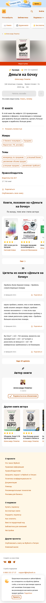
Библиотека (23, 18)
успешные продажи (11, 166)
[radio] (5, 242)
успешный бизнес (34, 157)
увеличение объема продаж (14, 161)
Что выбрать (7, 18)
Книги (9, 25)
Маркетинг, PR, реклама (13, 145)
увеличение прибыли (31, 166)
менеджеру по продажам (13, 157)
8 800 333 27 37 (9, 573)
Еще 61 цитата (23, 361)
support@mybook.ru (27, 573)
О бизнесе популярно (12, 141)
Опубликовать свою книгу (12, 193)
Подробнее (28, 593)
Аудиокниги (23, 25)
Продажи (27, 141)
